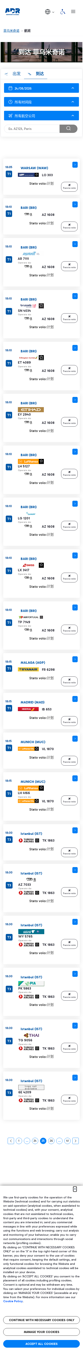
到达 (39, 73)
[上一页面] (11, 1141)
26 (52, 1141)
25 (44, 1141)
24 (35, 1141)
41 (68, 1141)
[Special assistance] (62, 11)
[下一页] (75, 1141)
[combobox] (41, 102)
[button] (50, 11)
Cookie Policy (13, 1301)
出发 (16, 73)
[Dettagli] (75, 165)
